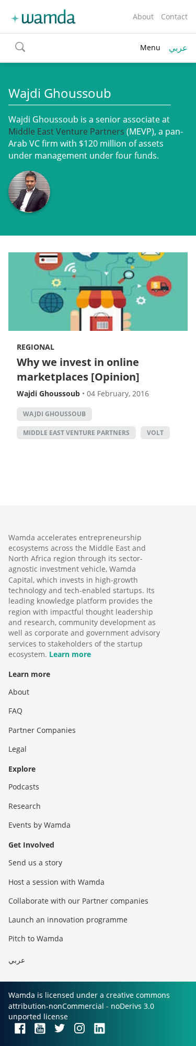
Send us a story (35, 862)
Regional (35, 347)
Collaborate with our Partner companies (78, 901)
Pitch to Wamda (35, 938)
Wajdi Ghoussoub (54, 413)
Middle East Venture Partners (76, 432)
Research (24, 806)
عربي (178, 47)
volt (155, 432)
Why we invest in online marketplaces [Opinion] (78, 369)
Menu (150, 47)
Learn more (70, 654)
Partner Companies (42, 730)
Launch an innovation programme (68, 920)
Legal (17, 749)
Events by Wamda (39, 825)
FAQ (15, 711)
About (143, 16)
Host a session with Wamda (56, 882)
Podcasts (23, 787)
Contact (174, 16)
